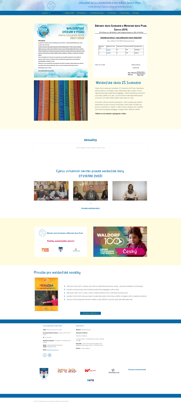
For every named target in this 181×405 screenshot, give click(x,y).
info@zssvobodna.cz (53, 350)
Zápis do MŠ (69, 13)
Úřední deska (124, 13)
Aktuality (136, 13)
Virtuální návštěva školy (90, 208)
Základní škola (56, 13)
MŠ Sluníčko (81, 13)
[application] (120, 242)
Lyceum (45, 13)
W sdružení (112, 13)
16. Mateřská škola (97, 13)
